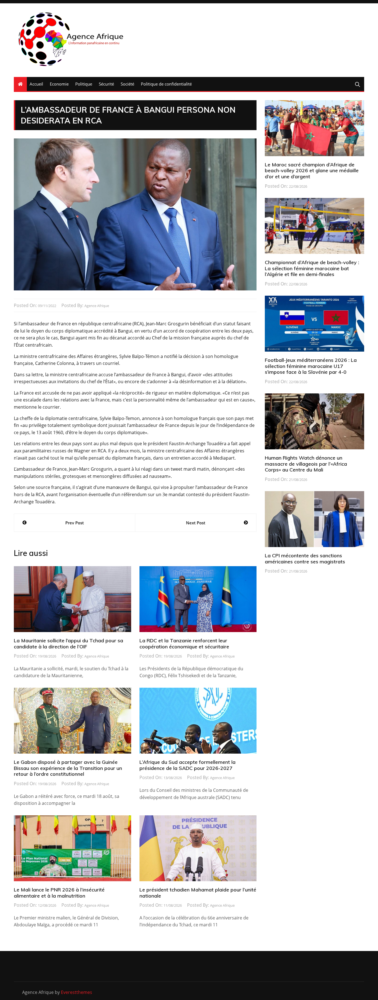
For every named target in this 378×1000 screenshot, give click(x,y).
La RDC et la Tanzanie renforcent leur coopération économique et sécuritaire (184, 643)
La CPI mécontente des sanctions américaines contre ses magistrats (305, 558)
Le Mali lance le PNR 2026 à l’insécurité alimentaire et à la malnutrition (59, 892)
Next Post (195, 522)
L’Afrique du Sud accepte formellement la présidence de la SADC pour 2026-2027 (187, 765)
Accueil (36, 84)
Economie (59, 84)
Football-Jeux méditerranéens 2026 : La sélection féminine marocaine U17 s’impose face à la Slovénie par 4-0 (311, 366)
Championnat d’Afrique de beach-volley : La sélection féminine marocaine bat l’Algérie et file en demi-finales (312, 268)
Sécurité (106, 84)
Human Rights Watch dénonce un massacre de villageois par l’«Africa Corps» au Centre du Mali (306, 464)
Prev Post (74, 522)
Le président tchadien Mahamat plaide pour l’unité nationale (197, 892)
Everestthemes (76, 992)
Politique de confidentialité (166, 84)
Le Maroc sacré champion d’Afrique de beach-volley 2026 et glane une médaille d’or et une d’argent (312, 170)
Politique (83, 84)
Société (127, 84)
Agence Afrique (96, 305)
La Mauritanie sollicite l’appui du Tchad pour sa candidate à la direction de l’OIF (68, 643)
